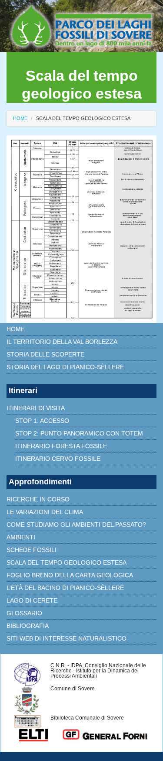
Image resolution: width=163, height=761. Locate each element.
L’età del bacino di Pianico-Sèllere (65, 587)
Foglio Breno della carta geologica (70, 575)
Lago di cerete (32, 600)
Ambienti (21, 537)
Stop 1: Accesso (42, 420)
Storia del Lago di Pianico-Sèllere (65, 366)
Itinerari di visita (36, 407)
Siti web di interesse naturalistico (66, 638)
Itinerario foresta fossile (61, 445)
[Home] (81, 25)
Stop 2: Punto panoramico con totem (79, 433)
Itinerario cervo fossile (57, 458)
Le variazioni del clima (45, 511)
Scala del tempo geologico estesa (83, 118)
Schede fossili (32, 549)
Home (20, 118)
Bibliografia (28, 625)
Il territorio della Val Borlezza (62, 341)
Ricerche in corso (38, 499)
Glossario (24, 613)
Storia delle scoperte (45, 354)
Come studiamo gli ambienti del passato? (76, 524)
